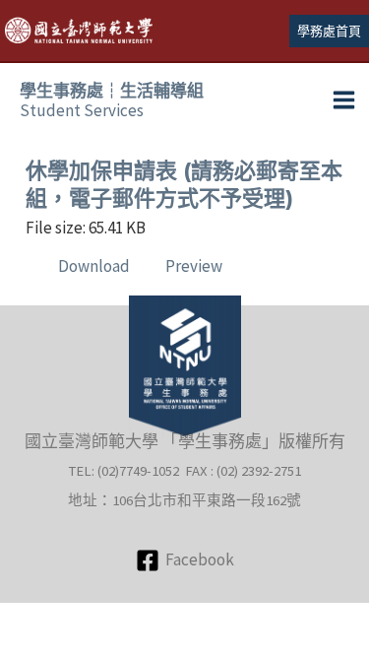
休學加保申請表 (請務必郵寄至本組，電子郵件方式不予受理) (184, 185)
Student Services (112, 100)
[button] (329, 31)
